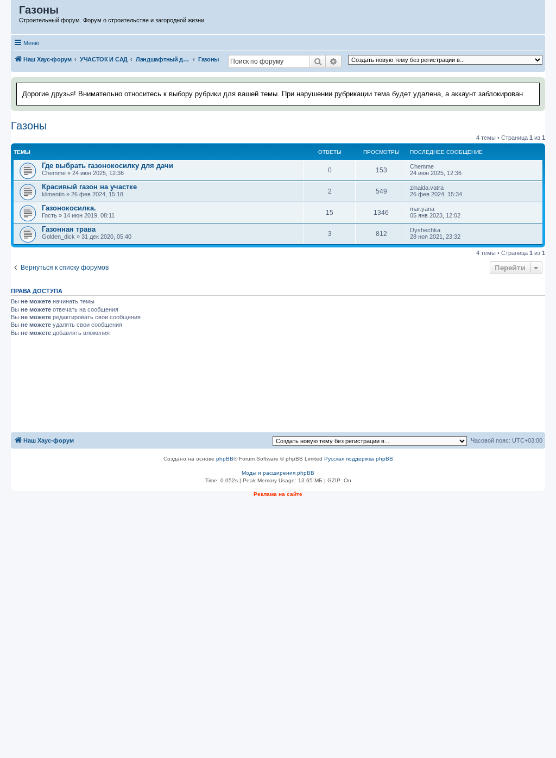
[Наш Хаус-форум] (15, 12)
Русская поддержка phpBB (358, 459)
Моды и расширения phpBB (278, 473)
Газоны (29, 126)
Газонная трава (69, 229)
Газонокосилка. (69, 208)
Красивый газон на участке (89, 187)
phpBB (224, 459)
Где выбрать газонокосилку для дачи (107, 165)
